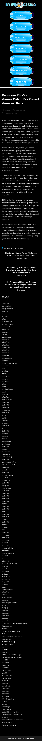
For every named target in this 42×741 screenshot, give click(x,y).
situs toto (5, 368)
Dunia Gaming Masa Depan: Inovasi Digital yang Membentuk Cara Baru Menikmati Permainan (21, 270)
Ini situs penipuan (8, 475)
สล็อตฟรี (5, 361)
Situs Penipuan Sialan (9, 465)
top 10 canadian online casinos (12, 636)
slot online (5, 571)
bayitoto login (6, 306)
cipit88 (4, 418)
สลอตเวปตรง (6, 329)
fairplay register (7, 626)
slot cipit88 (5, 540)
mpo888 (5, 649)
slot (3, 428)
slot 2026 (5, 478)
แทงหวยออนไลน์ (7, 590)
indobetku (5, 668)
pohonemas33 (7, 358)
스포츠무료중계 (7, 597)
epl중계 (4, 652)
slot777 (4, 530)
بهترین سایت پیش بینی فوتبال (11, 631)
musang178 (6, 376)
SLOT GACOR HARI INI (9, 564)
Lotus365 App (6, 639)
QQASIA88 (5, 303)
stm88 (4, 587)
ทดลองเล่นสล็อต (7, 337)
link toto (5, 569)
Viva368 (4, 704)
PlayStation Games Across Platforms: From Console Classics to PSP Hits (21, 254)
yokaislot (5, 673)
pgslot (4, 647)
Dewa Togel (6, 707)
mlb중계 (5, 527)
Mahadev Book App (8, 642)
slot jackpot (6, 327)
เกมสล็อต (5, 366)
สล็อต (4, 319)
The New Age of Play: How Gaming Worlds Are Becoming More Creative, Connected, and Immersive (21, 284)
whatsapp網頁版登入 (9, 462)
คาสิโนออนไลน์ (7, 400)
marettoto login (7, 548)
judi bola (5, 421)
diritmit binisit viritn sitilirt (10, 712)
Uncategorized (11, 113)
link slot (4, 314)
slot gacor (5, 379)
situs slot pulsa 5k (8, 553)
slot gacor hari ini (7, 309)
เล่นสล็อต (5, 371)
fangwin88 (5, 407)
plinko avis (5, 561)
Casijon (4, 335)
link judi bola (6, 670)
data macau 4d (7, 709)
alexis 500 (5, 613)
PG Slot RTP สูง (7, 322)
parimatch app (7, 454)
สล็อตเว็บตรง (6, 340)
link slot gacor (6, 678)
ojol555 (4, 629)
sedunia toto (6, 686)
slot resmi (5, 694)
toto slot (5, 681)
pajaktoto (5, 621)
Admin (7, 110)
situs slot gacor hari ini (9, 603)
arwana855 (5, 355)
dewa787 (5, 374)
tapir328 (5, 543)
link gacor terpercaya (9, 725)
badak (4, 512)
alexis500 (5, 611)
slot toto (5, 316)
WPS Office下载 (7, 457)
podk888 (5, 394)
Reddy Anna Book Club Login (11, 655)
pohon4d (5, 434)
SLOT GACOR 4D (7, 675)
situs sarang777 (7, 488)
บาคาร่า (4, 595)
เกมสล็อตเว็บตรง (7, 389)
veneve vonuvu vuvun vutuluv (12, 715)
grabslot (5, 702)
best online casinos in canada (12, 657)
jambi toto (5, 683)
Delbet (4, 634)
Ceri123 (4, 439)
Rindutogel (5, 665)
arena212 (5, 423)
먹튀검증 (5, 608)
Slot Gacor (5, 616)
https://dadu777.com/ (9, 363)
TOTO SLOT (6, 577)
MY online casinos (8, 699)
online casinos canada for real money (14, 623)
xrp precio (5, 535)
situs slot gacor (7, 722)
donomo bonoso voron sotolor (12, 720)
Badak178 (5, 426)
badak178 (5, 402)
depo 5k (5, 332)
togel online (6, 444)
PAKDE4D (5, 311)
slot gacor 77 (6, 579)
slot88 (4, 392)
